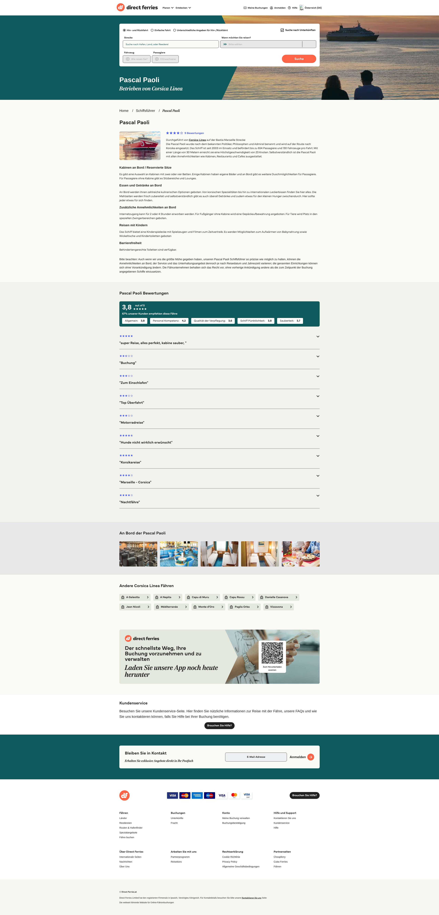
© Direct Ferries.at (128, 892)
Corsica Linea (197, 140)
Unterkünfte (177, 818)
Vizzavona (276, 606)
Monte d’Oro (206, 606)
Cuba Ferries (281, 861)
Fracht (174, 823)
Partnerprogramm (180, 856)
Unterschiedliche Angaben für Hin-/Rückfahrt (202, 30)
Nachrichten (125, 861)
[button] (219, 340)
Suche (299, 59)
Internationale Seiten (130, 856)
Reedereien (125, 823)
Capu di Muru (200, 597)
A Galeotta (133, 597)
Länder (123, 818)
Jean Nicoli (133, 606)
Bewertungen (194, 133)
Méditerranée (169, 606)
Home (123, 111)
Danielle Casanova (276, 597)
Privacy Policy (229, 861)
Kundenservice (282, 823)
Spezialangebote (128, 832)
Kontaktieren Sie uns (285, 818)
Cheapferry (280, 856)
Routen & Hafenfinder (131, 827)
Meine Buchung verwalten (236, 818)
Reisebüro (176, 861)
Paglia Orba (242, 606)
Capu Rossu (237, 597)
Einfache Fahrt (162, 30)
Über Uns (124, 866)
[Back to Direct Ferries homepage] (137, 7)
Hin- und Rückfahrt (137, 30)
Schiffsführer (145, 111)
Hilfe (276, 827)
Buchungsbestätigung (233, 823)
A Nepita (165, 597)
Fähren (277, 866)
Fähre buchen (126, 837)
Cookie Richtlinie (231, 856)
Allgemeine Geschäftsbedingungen (240, 866)
